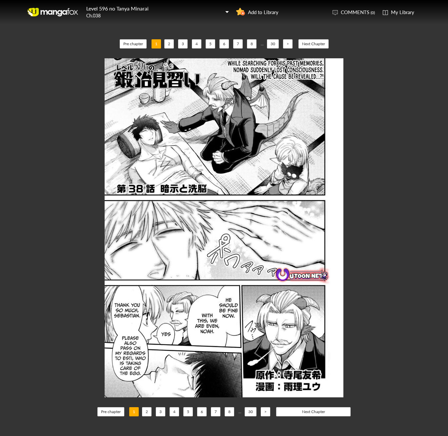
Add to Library (263, 12)
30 (273, 43)
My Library (402, 12)
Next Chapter (313, 43)
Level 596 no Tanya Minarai (117, 8)
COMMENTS (358, 12)
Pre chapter (133, 43)
